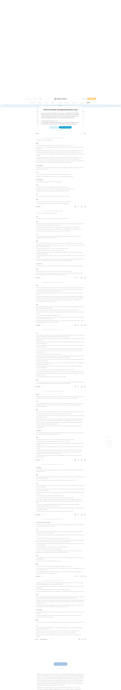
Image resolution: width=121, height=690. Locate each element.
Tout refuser (60, 33)
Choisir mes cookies (54, 30)
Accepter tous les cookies (65, 30)
